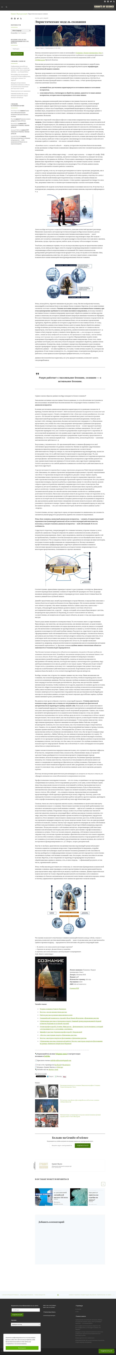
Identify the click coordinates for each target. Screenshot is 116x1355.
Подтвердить (22, 1348)
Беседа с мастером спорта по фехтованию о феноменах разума (63, 1038)
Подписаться (82, 1145)
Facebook (57, 1065)
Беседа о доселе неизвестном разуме (53, 1012)
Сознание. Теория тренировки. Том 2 (89, 53)
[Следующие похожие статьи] (103, 1184)
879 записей (56, 1167)
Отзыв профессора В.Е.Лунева (51, 1026)
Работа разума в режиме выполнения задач (56, 1015)
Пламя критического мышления (20, 91)
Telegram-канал (61, 1054)
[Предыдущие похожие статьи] (99, 1184)
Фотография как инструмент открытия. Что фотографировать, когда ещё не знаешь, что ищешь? (20, 77)
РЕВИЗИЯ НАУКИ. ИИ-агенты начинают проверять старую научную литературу (19, 95)
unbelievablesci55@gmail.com (60, 1060)
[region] (22, 1343)
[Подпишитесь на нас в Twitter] (111, 2)
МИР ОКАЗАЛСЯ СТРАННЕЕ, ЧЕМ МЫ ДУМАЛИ (20, 125)
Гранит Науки (40, 48)
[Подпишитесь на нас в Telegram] (108, 2)
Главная (13, 14)
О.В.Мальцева (40, 60)
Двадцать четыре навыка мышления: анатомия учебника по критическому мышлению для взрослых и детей (20, 85)
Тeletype (60, 1067)
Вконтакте (66, 1065)
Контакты (78, 1309)
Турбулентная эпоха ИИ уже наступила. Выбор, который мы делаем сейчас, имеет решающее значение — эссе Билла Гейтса (20, 69)
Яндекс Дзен (53, 1069)
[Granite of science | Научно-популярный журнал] (104, 7)
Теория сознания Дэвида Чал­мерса (53, 1009)
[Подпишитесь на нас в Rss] (114, 2)
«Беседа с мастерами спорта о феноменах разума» (58, 1035)
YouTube (47, 1056)
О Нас (77, 1311)
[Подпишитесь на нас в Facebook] (105, 2)
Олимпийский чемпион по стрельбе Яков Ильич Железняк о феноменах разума (69, 1018)
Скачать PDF (74, 988)
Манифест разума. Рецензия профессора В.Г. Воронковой (61, 1032)
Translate (23, 33)
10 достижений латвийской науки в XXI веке (61, 1194)
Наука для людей (22, 14)
